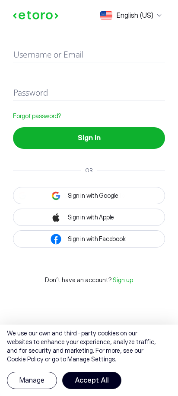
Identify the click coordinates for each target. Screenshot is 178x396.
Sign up (123, 280)
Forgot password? (37, 116)
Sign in (89, 138)
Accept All (92, 380)
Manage (31, 380)
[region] (89, 360)
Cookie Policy (25, 359)
